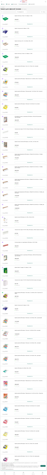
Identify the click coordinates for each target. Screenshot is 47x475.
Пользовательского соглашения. (7, 464)
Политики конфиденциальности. (7, 469)
